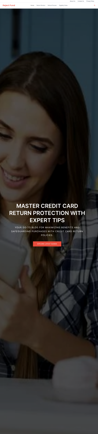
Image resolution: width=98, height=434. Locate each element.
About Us (72, 1)
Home (32, 5)
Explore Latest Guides (47, 244)
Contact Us (81, 1)
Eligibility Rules (63, 5)
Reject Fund (9, 5)
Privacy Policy (90, 1)
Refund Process (52, 5)
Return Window (41, 5)
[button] (94, 5)
